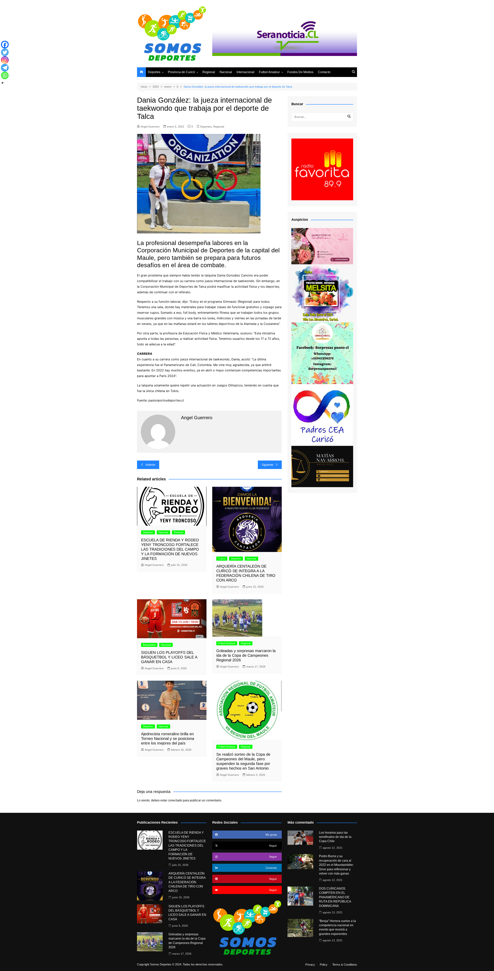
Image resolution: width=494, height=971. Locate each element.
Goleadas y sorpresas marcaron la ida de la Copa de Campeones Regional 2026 (246, 655)
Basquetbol (149, 644)
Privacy (310, 964)
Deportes (154, 72)
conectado (175, 800)
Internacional (245, 72)
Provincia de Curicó (181, 72)
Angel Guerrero (150, 126)
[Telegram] (5, 68)
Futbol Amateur (269, 72)
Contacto (324, 72)
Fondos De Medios (300, 72)
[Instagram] (5, 60)
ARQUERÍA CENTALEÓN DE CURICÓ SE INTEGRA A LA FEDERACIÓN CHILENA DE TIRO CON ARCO (187, 882)
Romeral (178, 532)
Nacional (226, 72)
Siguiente (267, 464)
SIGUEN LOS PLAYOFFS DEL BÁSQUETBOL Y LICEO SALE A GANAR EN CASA (169, 657)
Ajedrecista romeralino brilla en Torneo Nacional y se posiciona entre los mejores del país (167, 738)
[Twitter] (5, 52)
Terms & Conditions (344, 964)
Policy (323, 964)
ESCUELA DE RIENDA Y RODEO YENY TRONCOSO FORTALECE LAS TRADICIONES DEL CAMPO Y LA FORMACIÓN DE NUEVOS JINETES (170, 549)
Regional (208, 72)
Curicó (221, 558)
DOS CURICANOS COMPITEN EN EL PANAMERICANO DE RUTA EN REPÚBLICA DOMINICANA (335, 897)
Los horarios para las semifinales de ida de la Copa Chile (335, 837)
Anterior (150, 464)
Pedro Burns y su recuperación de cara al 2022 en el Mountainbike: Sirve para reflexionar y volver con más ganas (336, 864)
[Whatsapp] (5, 75)
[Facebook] (5, 44)
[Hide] (2, 83)
